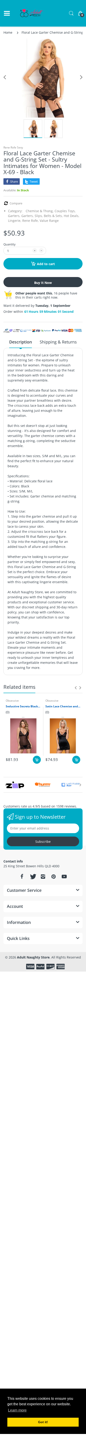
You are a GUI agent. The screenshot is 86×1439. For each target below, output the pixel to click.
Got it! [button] (43, 1422)
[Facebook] (22, 876)
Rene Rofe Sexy (13, 147)
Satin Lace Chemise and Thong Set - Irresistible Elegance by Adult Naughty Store (62, 706)
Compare (16, 203)
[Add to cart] (37, 760)
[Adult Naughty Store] (32, 13)
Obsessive (12, 701)
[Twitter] (32, 876)
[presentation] (75, 687)
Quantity (9, 244)
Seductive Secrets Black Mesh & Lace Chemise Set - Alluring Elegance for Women (23, 706)
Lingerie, (14, 220)
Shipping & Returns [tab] (58, 342)
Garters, (14, 216)
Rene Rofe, (30, 220)
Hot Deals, (71, 216)
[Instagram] (43, 876)
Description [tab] (20, 342)
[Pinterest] (53, 876)
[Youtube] (64, 876)
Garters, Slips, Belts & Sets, (42, 216)
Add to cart (46, 264)
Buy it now (43, 282)
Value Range (49, 220)
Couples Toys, (65, 211)
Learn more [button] (17, 1410)
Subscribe (43, 841)
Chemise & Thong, (40, 211)
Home (7, 32)
